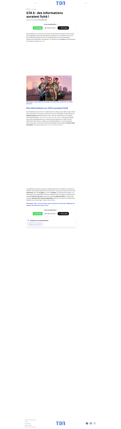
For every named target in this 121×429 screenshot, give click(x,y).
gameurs (33, 35)
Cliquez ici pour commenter (35, 224)
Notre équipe (27, 423)
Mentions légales (28, 425)
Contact (26, 421)
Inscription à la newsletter (30, 419)
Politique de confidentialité (30, 427)
